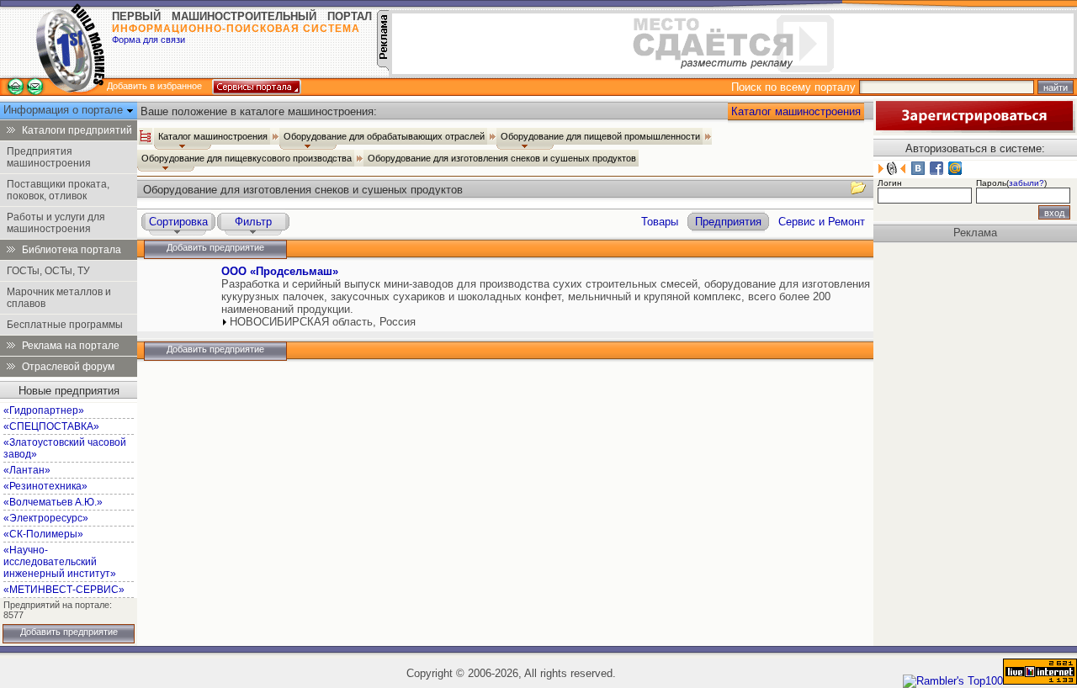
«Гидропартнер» (43, 410)
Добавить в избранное (154, 86)
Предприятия (728, 221)
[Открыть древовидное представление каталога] (145, 136)
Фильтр (253, 221)
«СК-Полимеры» (43, 534)
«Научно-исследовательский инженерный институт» (59, 562)
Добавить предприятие (69, 632)
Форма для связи (148, 39)
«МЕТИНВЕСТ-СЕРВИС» (64, 589)
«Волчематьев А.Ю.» (53, 502)
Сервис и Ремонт (821, 221)
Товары (659, 221)
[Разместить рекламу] (383, 67)
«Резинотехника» (45, 486)
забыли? (1026, 183)
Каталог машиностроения (796, 111)
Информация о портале (64, 109)
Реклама (975, 232)
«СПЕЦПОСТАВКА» (51, 426)
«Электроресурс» (45, 518)
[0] (178, 287)
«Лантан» (26, 470)
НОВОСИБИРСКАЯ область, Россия (323, 321)
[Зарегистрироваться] (974, 129)
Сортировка (178, 221)
